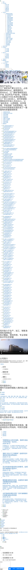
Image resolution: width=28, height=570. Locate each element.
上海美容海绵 (8, 37)
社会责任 (7, 7)
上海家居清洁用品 (9, 13)
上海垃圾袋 (7, 43)
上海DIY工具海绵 (8, 39)
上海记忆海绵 (8, 42)
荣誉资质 (7, 9)
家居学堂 (7, 58)
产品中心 (4, 12)
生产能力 (4, 47)
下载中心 (4, 59)
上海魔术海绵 (9, 32)
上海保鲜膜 (7, 45)
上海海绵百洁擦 (17, 70)
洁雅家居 (7, 64)
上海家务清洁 (9, 28)
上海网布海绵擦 (10, 17)
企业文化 (7, 6)
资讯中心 (4, 52)
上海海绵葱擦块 (10, 19)
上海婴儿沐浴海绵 (9, 38)
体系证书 (7, 11)
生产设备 (7, 50)
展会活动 (7, 56)
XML (17, 533)
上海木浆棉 (9, 21)
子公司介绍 (5, 63)
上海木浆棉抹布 (10, 24)
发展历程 (7, 8)
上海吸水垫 (9, 29)
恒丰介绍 (7, 4)
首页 (3, 2)
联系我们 (4, 60)
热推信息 (2, 533)
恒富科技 (7, 65)
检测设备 (7, 51)
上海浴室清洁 (9, 30)
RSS (14, 533)
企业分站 (6, 533)
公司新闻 (7, 54)
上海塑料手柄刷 (10, 25)
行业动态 (7, 55)
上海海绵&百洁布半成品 (10, 33)
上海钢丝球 (9, 26)
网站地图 (2, 524)
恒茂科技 (7, 67)
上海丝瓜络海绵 (10, 22)
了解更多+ (2, 364)
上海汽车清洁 (8, 35)
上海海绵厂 (6, 70)
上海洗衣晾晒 (8, 34)
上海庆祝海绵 (8, 41)
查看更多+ (5, 123)
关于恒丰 (4, 3)
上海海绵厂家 (11, 70)
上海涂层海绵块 (10, 20)
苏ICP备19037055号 (23, 532)
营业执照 (2, 521)
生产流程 (7, 48)
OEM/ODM (5, 46)
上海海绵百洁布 (10, 15)
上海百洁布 (9, 16)
